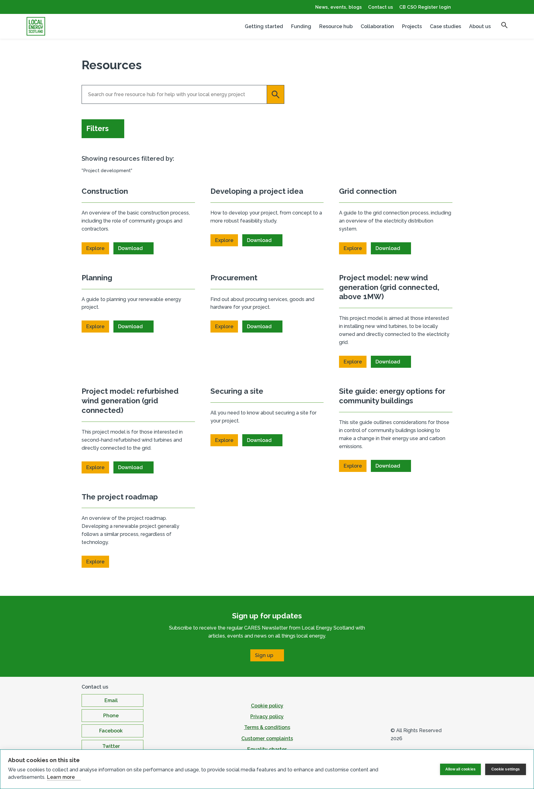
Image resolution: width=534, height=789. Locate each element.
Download (130, 248)
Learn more (61, 777)
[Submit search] (275, 94)
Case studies (445, 26)
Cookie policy (267, 706)
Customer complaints (267, 738)
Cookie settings (505, 769)
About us (480, 26)
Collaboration (377, 26)
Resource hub (336, 26)
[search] (504, 25)
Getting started (264, 26)
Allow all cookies (460, 769)
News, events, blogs (338, 7)
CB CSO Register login (425, 7)
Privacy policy (267, 716)
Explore (95, 248)
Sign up (264, 655)
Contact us (380, 7)
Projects (412, 26)
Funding (301, 26)
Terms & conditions (267, 727)
